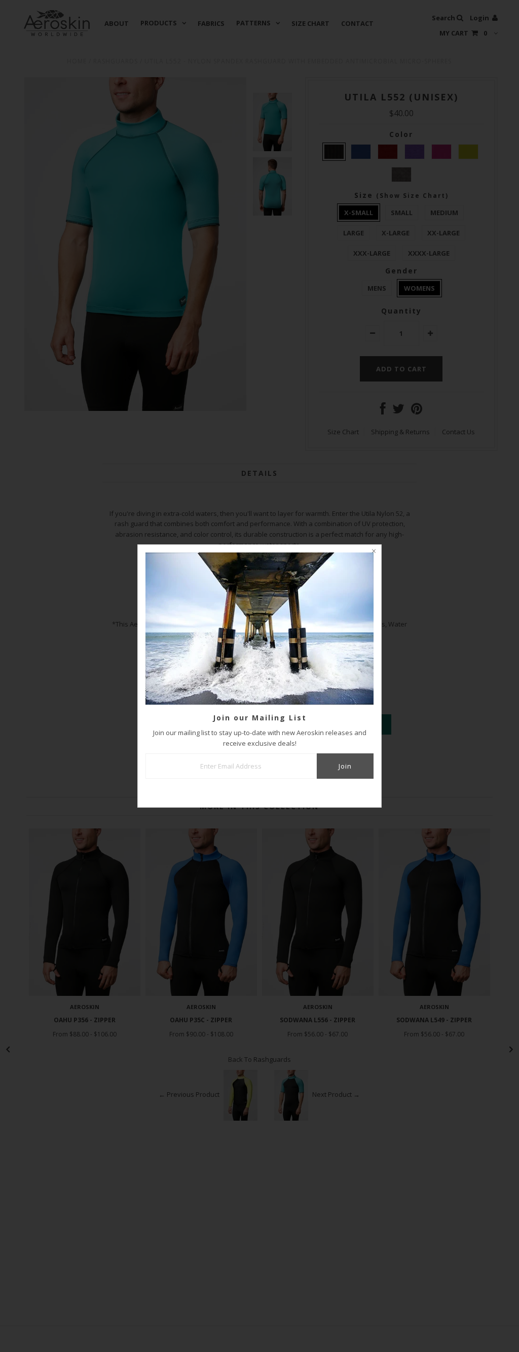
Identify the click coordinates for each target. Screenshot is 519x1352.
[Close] (373, 552)
